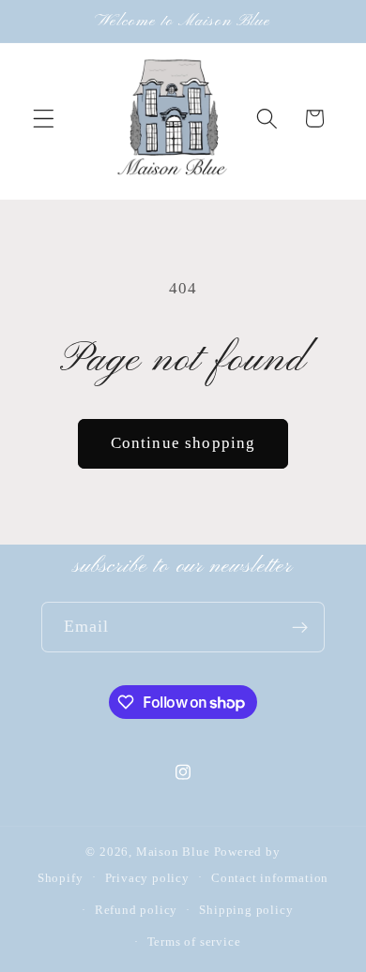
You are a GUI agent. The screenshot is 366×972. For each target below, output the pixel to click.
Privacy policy (147, 878)
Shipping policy (246, 910)
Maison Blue (173, 852)
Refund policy (136, 910)
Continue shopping (183, 443)
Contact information (269, 878)
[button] (44, 118)
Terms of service (194, 942)
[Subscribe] (301, 627)
